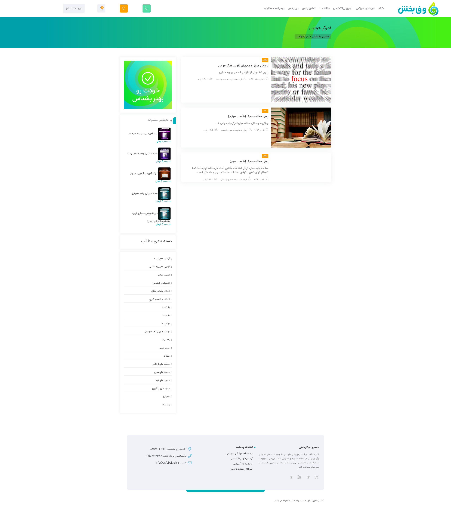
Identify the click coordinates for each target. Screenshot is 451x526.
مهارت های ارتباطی (161, 364)
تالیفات (166, 315)
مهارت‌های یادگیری (161, 388)
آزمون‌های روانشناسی (241, 459)
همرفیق (166, 397)
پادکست (166, 307)
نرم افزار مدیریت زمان (241, 469)
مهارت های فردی (162, 372)
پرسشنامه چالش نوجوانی (239, 454)
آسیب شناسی (163, 275)
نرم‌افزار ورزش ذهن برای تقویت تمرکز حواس (243, 65)
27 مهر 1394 (259, 179)
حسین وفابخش (221, 79)
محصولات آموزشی (243, 464)
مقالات (265, 60)
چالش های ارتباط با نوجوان (157, 332)
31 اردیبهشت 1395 (256, 79)
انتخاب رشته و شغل (160, 291)
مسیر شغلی (164, 348)
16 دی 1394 (259, 130)
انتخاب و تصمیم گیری (159, 299)
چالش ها (165, 324)
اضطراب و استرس (161, 283)
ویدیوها (166, 405)
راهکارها (166, 340)
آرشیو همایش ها (162, 259)
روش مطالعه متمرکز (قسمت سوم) (249, 161)
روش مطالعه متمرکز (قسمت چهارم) (248, 116)
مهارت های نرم (163, 380)
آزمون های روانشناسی (159, 267)
